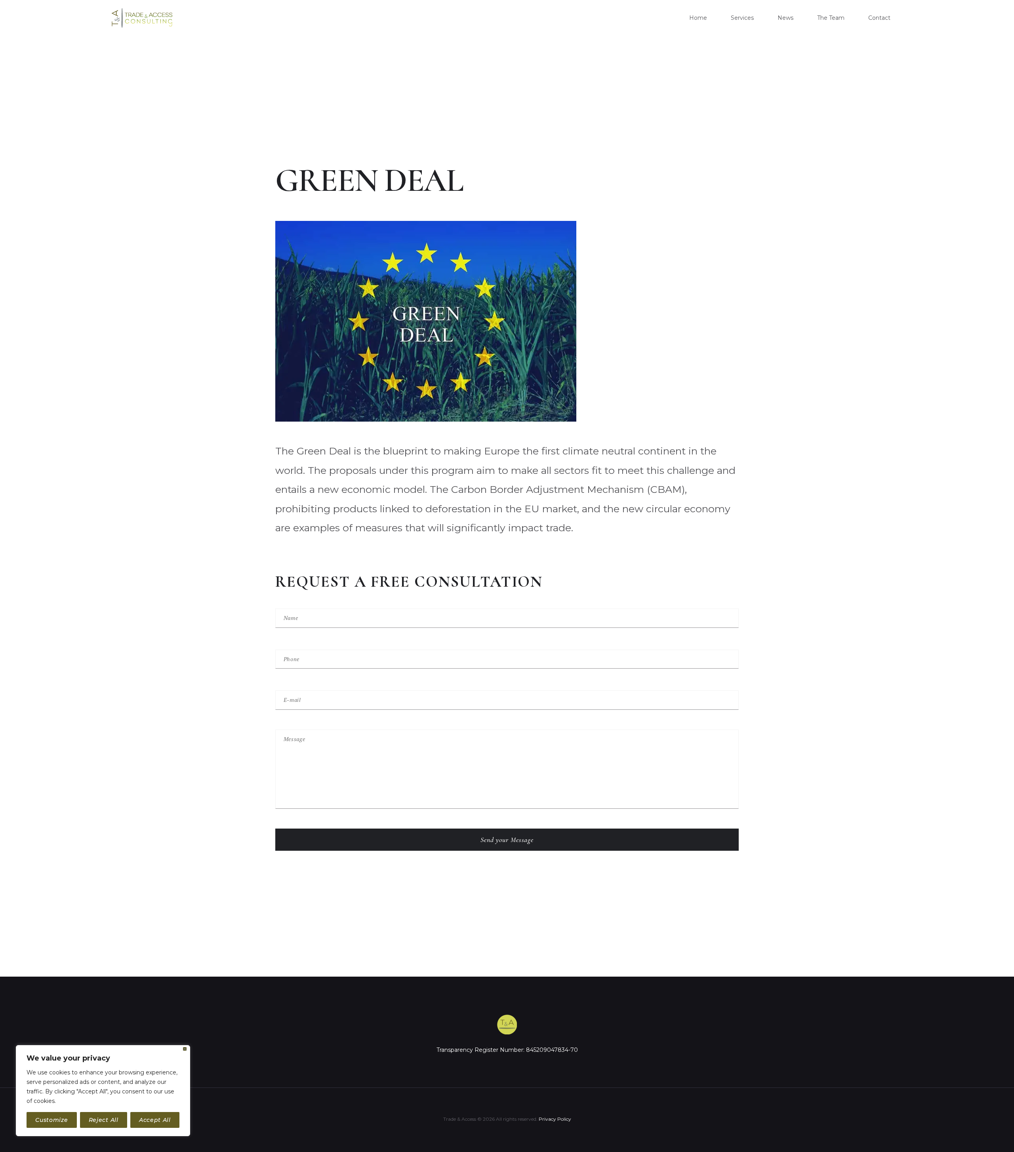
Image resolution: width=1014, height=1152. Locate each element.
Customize (51, 1119)
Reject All (103, 1119)
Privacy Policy (555, 1119)
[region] (103, 1090)
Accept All (155, 1119)
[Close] (185, 1049)
